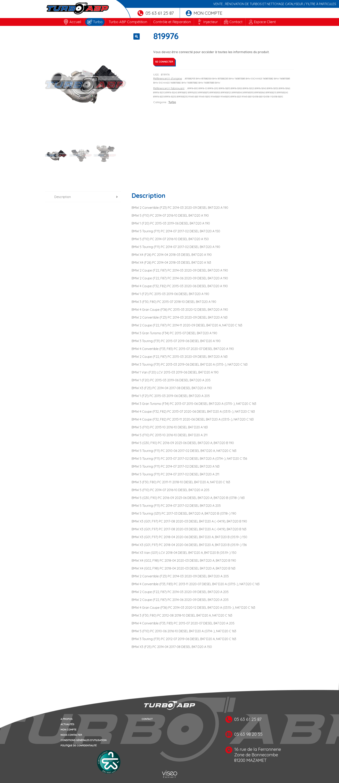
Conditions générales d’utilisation (84, 740)
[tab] (83, 197)
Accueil (75, 22)
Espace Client (265, 22)
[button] (136, 36)
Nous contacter (71, 734)
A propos (67, 719)
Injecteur (210, 22)
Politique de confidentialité (79, 745)
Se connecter (164, 61)
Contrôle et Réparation (172, 22)
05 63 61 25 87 (159, 13)
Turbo (98, 22)
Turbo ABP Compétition (128, 22)
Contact (235, 22)
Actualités (67, 724)
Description (62, 197)
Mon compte (208, 13)
